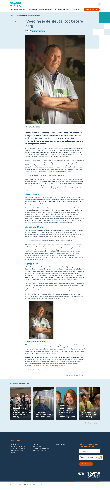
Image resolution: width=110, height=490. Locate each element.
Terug (14, 21)
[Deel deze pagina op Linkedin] (83, 375)
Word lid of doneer (91, 9)
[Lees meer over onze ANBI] (82, 474)
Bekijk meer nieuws (91, 423)
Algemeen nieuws (38, 31)
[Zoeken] (99, 4)
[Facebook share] (79, 375)
